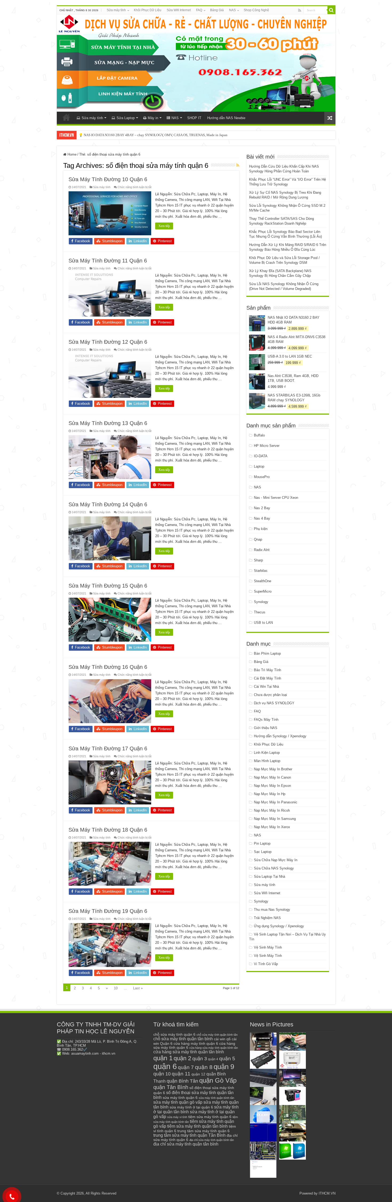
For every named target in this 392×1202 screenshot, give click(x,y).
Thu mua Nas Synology (272, 910)
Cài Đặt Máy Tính (267, 678)
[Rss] (300, 10)
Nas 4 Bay (262, 518)
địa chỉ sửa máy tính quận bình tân (211, 1140)
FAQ (199, 10)
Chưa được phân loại (270, 695)
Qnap (258, 539)
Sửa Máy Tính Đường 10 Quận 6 (108, 179)
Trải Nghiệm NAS (267, 918)
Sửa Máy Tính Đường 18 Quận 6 (108, 830)
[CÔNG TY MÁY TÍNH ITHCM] (196, 63)
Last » (138, 988)
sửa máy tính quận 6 (180, 1097)
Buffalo (259, 435)
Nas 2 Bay (262, 508)
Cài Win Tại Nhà (266, 687)
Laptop (259, 466)
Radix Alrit (262, 550)
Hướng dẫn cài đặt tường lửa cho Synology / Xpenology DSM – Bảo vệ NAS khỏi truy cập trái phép (151, 135)
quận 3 (199, 1058)
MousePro (262, 477)
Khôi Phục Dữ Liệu (147, 10)
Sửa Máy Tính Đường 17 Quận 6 (108, 748)
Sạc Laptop (262, 852)
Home (71, 154)
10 (116, 988)
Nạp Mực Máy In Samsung (275, 819)
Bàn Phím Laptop (267, 653)
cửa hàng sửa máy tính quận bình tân (213, 1047)
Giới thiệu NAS (265, 728)
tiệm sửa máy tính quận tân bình (197, 1126)
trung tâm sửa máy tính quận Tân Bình (189, 1135)
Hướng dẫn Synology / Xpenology (280, 736)
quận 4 (213, 1059)
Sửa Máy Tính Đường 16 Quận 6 (108, 667)
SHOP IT (194, 118)
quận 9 (224, 1067)
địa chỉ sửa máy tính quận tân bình (185, 1144)
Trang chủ (66, 117)
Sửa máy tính (116, 10)
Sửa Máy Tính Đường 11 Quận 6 (108, 261)
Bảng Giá (217, 10)
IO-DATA (260, 456)
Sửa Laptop (126, 118)
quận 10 (162, 1073)
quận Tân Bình (170, 1087)
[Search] (331, 10)
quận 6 (165, 1066)
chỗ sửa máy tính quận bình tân (217, 1034)
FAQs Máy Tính (266, 720)
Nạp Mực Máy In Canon (272, 777)
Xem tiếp (164, 226)
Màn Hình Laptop (267, 761)
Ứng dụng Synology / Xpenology (279, 926)
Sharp (258, 560)
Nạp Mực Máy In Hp (269, 794)
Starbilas (260, 571)
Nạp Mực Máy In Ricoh (272, 810)
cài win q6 (222, 1039)
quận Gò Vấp (218, 1080)
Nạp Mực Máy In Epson (272, 786)
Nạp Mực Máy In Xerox (272, 827)
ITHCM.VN (327, 1193)
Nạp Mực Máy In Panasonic (275, 802)
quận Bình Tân (182, 1081)
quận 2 (182, 1058)
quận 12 (198, 1074)
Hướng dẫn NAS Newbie (226, 118)
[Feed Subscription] (237, 165)
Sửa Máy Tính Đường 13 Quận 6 (108, 423)
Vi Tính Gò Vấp (266, 964)
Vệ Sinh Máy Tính (268, 947)
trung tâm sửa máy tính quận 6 (203, 1131)
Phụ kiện (260, 529)
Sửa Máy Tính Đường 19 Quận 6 (108, 911)
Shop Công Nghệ (256, 10)
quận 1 (163, 1058)
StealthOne (262, 581)
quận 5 (227, 1058)
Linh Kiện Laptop (267, 753)
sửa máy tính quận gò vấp (177, 1102)
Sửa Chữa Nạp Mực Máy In (275, 860)
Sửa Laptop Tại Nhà (269, 877)
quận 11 (181, 1073)
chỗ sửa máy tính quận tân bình (183, 1039)
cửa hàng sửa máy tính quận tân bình (188, 1052)
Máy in (153, 118)
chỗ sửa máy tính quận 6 (174, 1035)
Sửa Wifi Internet (179, 10)
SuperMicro (262, 591)
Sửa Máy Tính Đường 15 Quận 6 (108, 586)
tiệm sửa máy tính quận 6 (209, 1117)
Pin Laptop (262, 843)
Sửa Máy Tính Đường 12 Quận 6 (108, 342)
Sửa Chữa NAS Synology (274, 868)
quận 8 (204, 1067)
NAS (232, 10)
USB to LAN (263, 623)
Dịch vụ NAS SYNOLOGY (274, 703)
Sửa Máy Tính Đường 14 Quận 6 (108, 504)
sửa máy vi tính (177, 1117)
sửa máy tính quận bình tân (216, 1097)
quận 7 (186, 1067)
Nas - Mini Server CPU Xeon (276, 498)
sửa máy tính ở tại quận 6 (191, 1107)
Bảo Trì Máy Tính (267, 670)
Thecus (259, 612)
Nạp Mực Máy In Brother (273, 769)
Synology (261, 602)
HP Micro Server (266, 446)
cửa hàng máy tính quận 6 (196, 1043)
